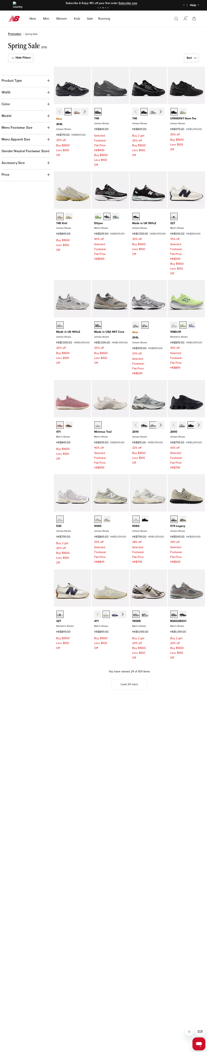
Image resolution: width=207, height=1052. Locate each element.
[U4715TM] (60, 425)
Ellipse (98, 223)
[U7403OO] (60, 216)
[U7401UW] (68, 216)
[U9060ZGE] (144, 519)
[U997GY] (98, 325)
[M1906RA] (136, 614)
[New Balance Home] (15, 18)
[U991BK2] (136, 216)
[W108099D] (182, 325)
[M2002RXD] (182, 614)
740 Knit (61, 223)
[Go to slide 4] (106, 8)
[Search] (176, 18)
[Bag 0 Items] (194, 18)
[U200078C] (191, 425)
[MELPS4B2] (115, 216)
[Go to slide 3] (103, 8)
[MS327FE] (174, 216)
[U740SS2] (98, 111)
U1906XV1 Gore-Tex (183, 118)
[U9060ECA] (136, 519)
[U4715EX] (115, 614)
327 (172, 223)
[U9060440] (98, 519)
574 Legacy (177, 526)
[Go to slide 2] (101, 8)
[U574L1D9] (182, 519)
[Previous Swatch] (59, 111)
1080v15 (175, 332)
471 (58, 431)
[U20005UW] (182, 425)
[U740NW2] (153, 111)
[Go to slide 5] (108, 8)
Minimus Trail (103, 431)
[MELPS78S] (98, 216)
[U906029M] (106, 519)
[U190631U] (174, 111)
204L (59, 124)
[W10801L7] (191, 325)
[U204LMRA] (68, 111)
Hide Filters (23, 57)
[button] (185, 18)
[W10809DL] (174, 325)
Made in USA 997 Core (109, 332)
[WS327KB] (60, 614)
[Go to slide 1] (98, 8)
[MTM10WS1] (98, 425)
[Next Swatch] (84, 111)
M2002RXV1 (178, 621)
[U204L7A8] (136, 325)
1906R (136, 621)
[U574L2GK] (174, 519)
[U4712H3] (106, 614)
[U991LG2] (60, 325)
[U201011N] (153, 425)
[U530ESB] (60, 519)
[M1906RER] (144, 614)
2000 (173, 431)
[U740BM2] (144, 111)
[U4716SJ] (68, 425)
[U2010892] (144, 425)
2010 (135, 431)
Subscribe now (127, 3)
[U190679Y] (182, 111)
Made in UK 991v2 (144, 223)
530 (58, 526)
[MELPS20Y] (106, 216)
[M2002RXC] (174, 614)
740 (96, 118)
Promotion (14, 34)
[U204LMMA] (77, 111)
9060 (97, 526)
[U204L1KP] (144, 325)
